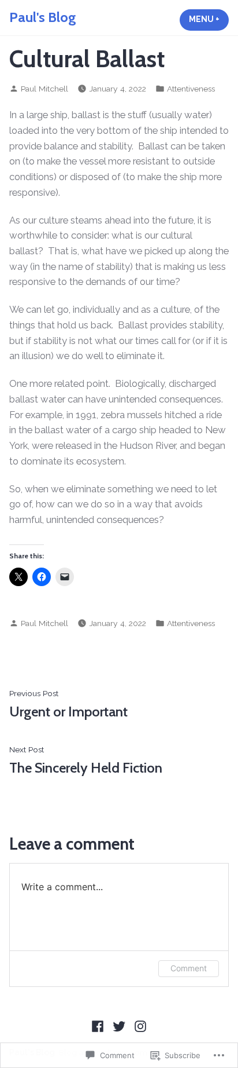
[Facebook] (99, 1026)
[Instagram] (138, 1026)
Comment (188, 968)
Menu (209, 19)
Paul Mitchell (44, 88)
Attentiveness (191, 88)
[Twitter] (119, 1026)
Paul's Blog (42, 17)
